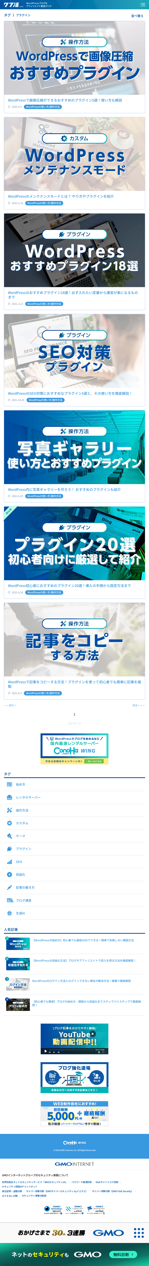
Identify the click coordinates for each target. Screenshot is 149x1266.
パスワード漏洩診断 (82, 1182)
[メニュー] (142, 4)
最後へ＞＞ (139, 705)
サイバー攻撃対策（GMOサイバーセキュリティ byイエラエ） (57, 1191)
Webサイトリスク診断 (107, 1182)
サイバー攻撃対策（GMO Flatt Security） (112, 1191)
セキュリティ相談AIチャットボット (19, 1186)
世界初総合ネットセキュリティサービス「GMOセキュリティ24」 (35, 1182)
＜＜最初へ (10, 705)
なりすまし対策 (10, 1195)
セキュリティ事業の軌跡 (34, 1195)
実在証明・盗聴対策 (12, 1191)
